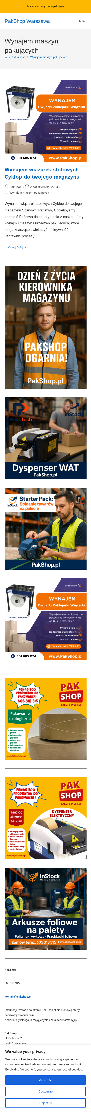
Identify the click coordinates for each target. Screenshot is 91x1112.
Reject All (45, 1103)
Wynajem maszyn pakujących (48, 57)
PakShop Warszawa (27, 21)
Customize (46, 1091)
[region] (45, 1078)
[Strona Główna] (6, 57)
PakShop (16, 187)
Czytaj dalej (19, 248)
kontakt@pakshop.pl (18, 996)
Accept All (45, 1080)
